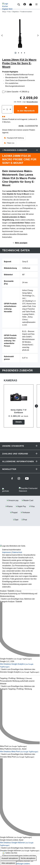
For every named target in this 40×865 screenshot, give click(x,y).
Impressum (6, 552)
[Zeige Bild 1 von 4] (15, 52)
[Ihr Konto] (24, 4)
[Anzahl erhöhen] (10, 109)
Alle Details (19, 751)
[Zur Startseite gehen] (7, 6)
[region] (20, 35)
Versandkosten (32, 102)
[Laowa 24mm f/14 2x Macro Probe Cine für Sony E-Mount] (20, 33)
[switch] (20, 600)
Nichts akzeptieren (28, 858)
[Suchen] (19, 4)
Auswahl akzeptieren (10, 858)
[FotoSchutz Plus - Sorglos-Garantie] (28, 91)
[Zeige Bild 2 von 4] (18, 52)
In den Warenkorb (26, 111)
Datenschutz (17, 552)
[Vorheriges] (2, 35)
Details (19, 422)
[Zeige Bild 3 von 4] (21, 52)
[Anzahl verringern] (4, 109)
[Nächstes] (38, 35)
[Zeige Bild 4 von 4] (24, 52)
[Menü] (36, 4)
